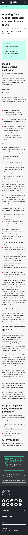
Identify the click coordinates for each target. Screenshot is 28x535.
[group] (14, 463)
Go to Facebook (3, 500)
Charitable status (6, 528)
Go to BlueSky (7, 500)
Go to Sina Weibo (11, 504)
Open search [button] (25, 2)
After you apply (9, 56)
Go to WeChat (7, 504)
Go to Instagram (11, 500)
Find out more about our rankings (14, 481)
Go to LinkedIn (16, 500)
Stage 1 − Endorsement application (11, 48)
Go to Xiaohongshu (20, 504)
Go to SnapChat (20, 500)
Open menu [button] (3, 2)
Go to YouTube (16, 504)
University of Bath (14, 2)
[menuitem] (14, 510)
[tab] (7, 474)
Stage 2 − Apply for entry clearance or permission (12, 52)
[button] (3, 475)
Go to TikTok (3, 504)
